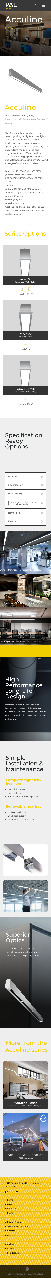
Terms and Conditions (18, 1226)
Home (10, 1200)
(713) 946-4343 (12, 1191)
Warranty (11, 1230)
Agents (10, 1204)
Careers (11, 1235)
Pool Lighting (14, 1253)
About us (11, 1208)
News (10, 1213)
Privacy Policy (14, 1222)
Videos (10, 1248)
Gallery (10, 1244)
